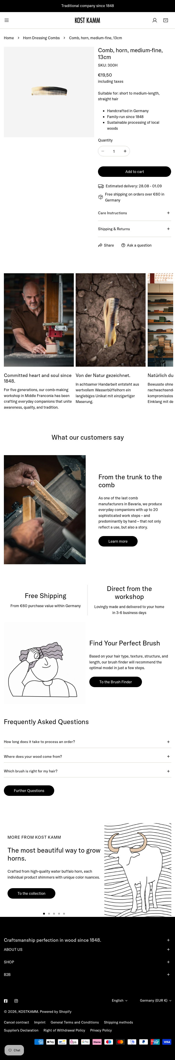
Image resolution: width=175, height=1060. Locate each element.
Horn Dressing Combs (41, 37)
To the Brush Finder (115, 681)
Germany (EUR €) (153, 1000)
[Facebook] (5, 1000)
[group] (137, 870)
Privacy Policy (101, 1030)
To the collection (31, 893)
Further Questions (29, 790)
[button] (165, 20)
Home (9, 37)
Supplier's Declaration (21, 1030)
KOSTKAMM (28, 1011)
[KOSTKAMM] (87, 20)
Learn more (118, 541)
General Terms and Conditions (75, 1022)
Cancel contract (16, 1022)
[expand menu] (6, 20)
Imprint (40, 1022)
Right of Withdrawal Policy (64, 1030)
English (118, 1000)
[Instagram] (16, 1000)
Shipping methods (118, 1022)
